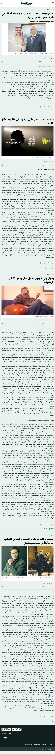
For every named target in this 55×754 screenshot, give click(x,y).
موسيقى (45, 721)
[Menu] (53, 3)
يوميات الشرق (50, 9)
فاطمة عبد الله (46, 583)
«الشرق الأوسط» (45, 58)
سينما (45, 268)
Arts (45, 528)
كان (41, 268)
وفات (40, 528)
